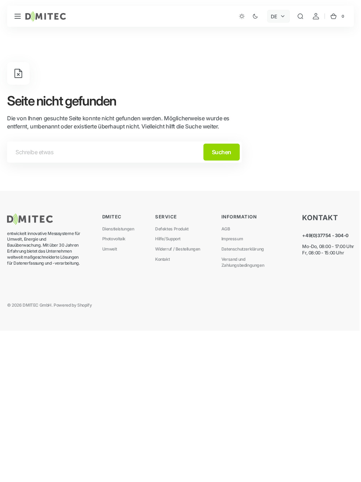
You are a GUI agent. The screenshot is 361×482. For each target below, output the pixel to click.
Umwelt (108, 249)
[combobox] (124, 152)
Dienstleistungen (117, 228)
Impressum (228, 238)
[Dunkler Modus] (243, 16)
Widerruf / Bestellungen (175, 249)
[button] (17, 16)
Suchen (221, 152)
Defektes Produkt (169, 228)
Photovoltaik (112, 238)
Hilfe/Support (165, 238)
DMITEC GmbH (37, 305)
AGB (221, 228)
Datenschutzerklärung (238, 249)
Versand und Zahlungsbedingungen (238, 262)
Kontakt (160, 259)
